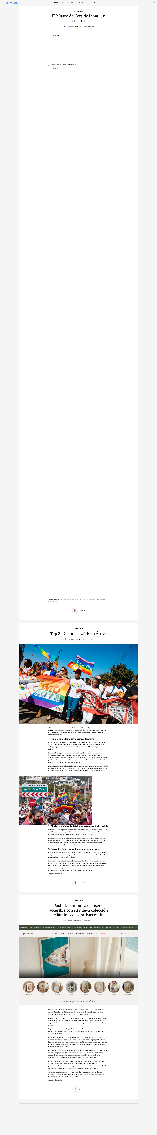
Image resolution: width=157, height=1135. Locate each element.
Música (64, 3)
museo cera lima (101, 599)
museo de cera (52, 601)
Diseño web (80, 3)
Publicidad (88, 3)
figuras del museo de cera (71, 599)
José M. (77, 639)
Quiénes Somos (98, 3)
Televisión (71, 3)
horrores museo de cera (87, 599)
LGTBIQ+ (56, 3)
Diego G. (77, 26)
